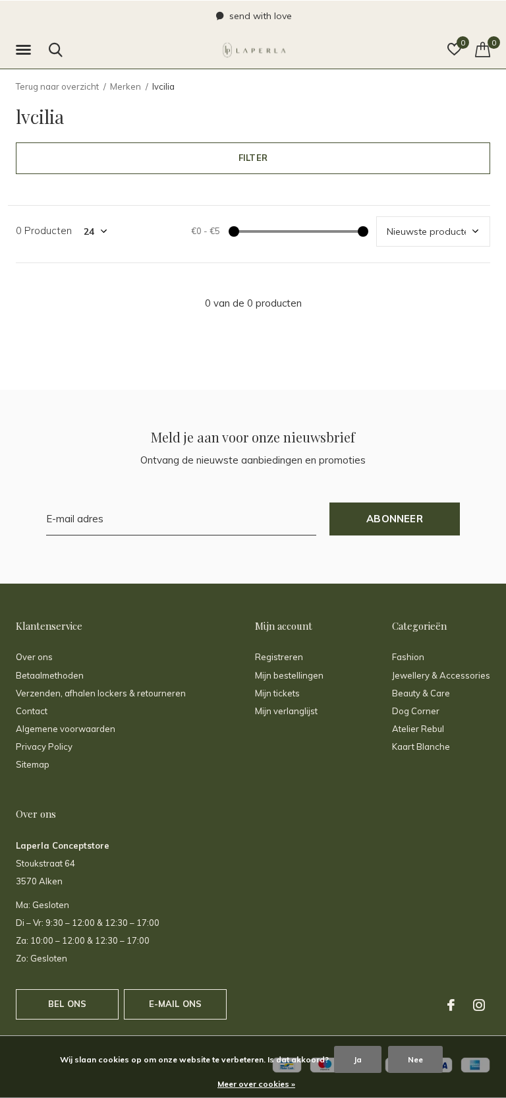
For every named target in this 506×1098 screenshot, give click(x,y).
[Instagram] (479, 1005)
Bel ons (67, 1003)
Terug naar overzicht (57, 86)
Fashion (408, 657)
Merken (125, 86)
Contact (31, 711)
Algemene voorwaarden (65, 728)
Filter (253, 157)
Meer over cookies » (256, 1084)
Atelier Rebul (418, 728)
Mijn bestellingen (289, 675)
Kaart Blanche (421, 746)
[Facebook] (451, 1005)
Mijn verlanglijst (286, 711)
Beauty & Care (421, 693)
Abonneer (394, 518)
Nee (415, 1059)
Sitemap (32, 764)
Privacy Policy (44, 746)
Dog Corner (415, 711)
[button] (26, 50)
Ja (358, 1059)
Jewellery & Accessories (441, 675)
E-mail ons (175, 1003)
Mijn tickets (277, 693)
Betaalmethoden (50, 675)
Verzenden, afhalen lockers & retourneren (101, 693)
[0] (482, 49)
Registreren (279, 657)
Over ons (34, 657)
